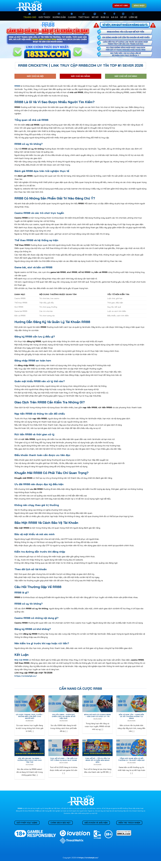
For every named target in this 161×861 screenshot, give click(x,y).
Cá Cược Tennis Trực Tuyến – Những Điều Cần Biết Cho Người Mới (29, 716)
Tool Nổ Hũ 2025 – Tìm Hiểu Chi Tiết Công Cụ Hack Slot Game (63, 759)
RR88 (20, 808)
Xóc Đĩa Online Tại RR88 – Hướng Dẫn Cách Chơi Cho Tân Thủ (29, 760)
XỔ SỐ (123, 17)
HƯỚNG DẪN (59, 17)
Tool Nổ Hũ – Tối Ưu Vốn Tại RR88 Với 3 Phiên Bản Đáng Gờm (97, 760)
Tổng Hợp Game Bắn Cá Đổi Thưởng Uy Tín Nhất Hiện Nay (131, 759)
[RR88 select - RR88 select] (29, 5)
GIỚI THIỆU (44, 17)
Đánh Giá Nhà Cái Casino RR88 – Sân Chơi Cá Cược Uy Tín (97, 715)
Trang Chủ (30, 17)
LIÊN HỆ (133, 17)
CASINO (72, 17)
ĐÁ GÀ (114, 17)
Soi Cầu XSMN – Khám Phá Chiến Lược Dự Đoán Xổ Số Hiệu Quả (63, 716)
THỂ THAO (83, 17)
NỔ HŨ (95, 17)
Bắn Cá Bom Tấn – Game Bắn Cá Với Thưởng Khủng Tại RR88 (131, 716)
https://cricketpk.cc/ (25, 676)
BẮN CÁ (105, 17)
